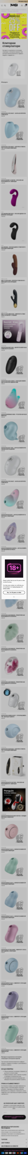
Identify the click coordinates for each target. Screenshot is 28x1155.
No (14, 597)
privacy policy (6, 588)
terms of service (17, 587)
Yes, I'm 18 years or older (14, 592)
